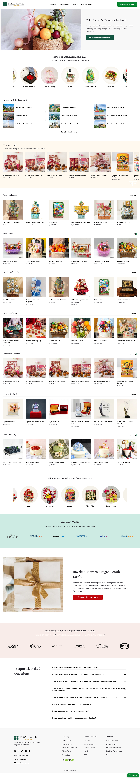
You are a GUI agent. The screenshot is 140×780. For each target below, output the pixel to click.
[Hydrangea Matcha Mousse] (81, 449)
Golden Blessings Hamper (80, 222)
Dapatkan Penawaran (87, 597)
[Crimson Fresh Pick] (59, 248)
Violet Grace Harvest (101, 261)
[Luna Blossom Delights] (100, 162)
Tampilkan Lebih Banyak (69, 132)
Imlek (29, 506)
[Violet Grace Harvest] (104, 248)
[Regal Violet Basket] (13, 248)
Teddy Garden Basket (33, 261)
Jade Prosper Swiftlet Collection (10, 342)
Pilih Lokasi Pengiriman (100, 37)
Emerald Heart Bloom (56, 462)
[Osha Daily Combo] (104, 210)
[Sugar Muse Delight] (104, 449)
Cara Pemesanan (112, 741)
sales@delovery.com (23, 763)
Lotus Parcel (53, 222)
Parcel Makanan (90, 87)
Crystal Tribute (54, 422)
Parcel (70, 87)
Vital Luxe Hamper (100, 341)
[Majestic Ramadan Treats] (36, 210)
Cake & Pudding (49, 87)
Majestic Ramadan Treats (35, 222)
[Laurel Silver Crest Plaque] (104, 409)
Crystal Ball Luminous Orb (35, 422)
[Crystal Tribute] (59, 409)
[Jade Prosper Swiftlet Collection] (13, 328)
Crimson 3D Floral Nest (11, 175)
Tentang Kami (86, 4)
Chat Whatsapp (128, 4)
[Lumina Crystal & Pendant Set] (81, 409)
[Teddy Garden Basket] (36, 248)
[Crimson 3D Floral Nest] (13, 162)
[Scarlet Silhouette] (127, 449)
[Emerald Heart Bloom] (59, 449)
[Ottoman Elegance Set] (81, 287)
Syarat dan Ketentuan (69, 747)
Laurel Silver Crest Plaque (103, 422)
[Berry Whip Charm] (36, 449)
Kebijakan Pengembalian (114, 751)
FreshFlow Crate (77, 341)
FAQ (107, 754)
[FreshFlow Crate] (81, 328)
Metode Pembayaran (113, 747)
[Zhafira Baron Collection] (13, 210)
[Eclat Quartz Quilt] (127, 287)
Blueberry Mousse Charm (12, 462)
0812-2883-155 (21, 759)
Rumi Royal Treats (123, 222)
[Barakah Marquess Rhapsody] (36, 287)
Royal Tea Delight (9, 300)
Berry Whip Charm (32, 462)
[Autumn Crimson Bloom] (57, 162)
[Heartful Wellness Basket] (127, 328)
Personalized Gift (29, 87)
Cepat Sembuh (111, 506)
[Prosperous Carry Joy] (36, 328)
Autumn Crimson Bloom (55, 175)
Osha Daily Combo (100, 222)
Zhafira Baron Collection (11, 222)
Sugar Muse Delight (101, 462)
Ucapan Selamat (89, 747)
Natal (86, 751)
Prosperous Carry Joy (33, 341)
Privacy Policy (66, 751)
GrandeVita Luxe (123, 261)
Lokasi (74, 4)
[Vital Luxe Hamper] (104, 328)
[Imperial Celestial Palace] (79, 162)
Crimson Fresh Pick (55, 261)
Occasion (64, 4)
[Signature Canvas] (13, 409)
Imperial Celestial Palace (77, 175)
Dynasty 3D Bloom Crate (33, 175)
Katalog (53, 4)
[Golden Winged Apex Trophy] (127, 409)
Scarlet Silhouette (123, 462)
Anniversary (49, 506)
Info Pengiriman (111, 744)
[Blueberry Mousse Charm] (13, 449)
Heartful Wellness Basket (126, 341)
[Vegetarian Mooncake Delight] (122, 162)
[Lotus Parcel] (59, 210)
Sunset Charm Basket (79, 261)
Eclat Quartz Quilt (123, 300)
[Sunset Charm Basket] (81, 248)
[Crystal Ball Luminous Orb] (36, 409)
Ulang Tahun (90, 506)
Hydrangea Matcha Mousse (81, 462)
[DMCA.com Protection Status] (68, 760)
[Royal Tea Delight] (13, 287)
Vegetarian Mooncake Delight (120, 176)
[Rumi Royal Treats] (127, 210)
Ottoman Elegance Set (79, 300)
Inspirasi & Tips (67, 744)
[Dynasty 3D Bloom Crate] (35, 162)
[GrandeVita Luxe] (127, 248)
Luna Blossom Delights (98, 175)
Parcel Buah (111, 87)
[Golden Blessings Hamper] (81, 210)
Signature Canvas (9, 422)
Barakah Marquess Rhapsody (32, 301)
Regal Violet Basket (10, 261)
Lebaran (70, 506)
